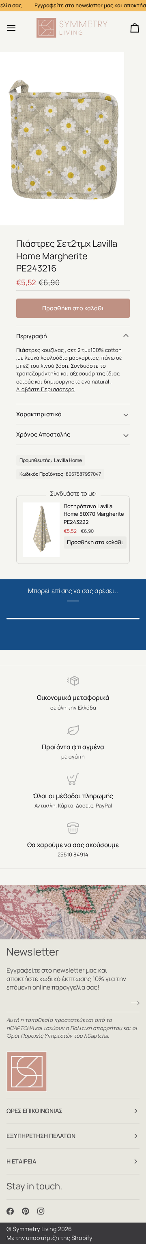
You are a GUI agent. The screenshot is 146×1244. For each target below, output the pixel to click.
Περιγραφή (31, 336)
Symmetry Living (35, 1229)
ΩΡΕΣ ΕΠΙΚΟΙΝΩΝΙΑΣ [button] (34, 1111)
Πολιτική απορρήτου (96, 1028)
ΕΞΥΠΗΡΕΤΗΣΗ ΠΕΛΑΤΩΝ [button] (40, 1136)
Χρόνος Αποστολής (43, 434)
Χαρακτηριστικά (39, 414)
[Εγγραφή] (133, 1003)
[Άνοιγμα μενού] (18, 28)
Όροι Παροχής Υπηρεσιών (39, 1035)
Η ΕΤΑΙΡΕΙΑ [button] (21, 1161)
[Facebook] (10, 1211)
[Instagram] (41, 1211)
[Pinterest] (25, 1211)
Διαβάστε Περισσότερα (45, 389)
